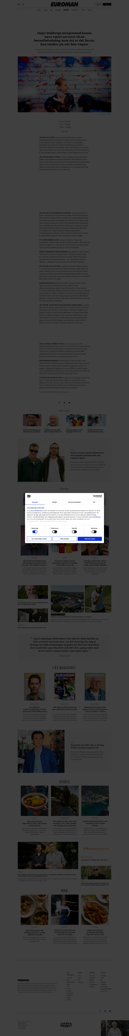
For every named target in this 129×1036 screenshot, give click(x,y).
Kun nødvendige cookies (39, 539)
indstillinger (97, 517)
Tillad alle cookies (89, 539)
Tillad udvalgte (64, 539)
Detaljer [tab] (54, 502)
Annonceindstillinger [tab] (74, 502)
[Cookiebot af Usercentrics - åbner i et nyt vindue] (94, 496)
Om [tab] (94, 502)
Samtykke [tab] (35, 502)
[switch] (54, 531)
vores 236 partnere (37, 510)
